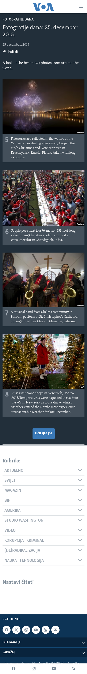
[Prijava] (55, 630)
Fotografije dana (18, 20)
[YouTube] (53, 668)
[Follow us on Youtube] (36, 630)
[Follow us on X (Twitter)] (16, 630)
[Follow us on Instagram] (26, 630)
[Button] (10, 53)
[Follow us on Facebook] (7, 630)
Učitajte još (43, 433)
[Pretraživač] (73, 668)
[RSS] (46, 630)
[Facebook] (13, 668)
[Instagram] (33, 668)
